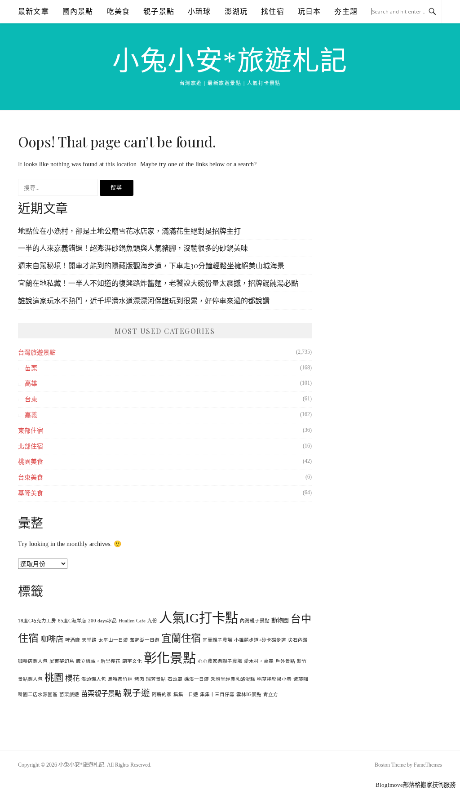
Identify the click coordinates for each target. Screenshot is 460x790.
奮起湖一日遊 (144, 640)
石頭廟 (175, 679)
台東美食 (30, 477)
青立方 (270, 694)
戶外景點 (285, 661)
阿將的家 (162, 694)
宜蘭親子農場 (217, 640)
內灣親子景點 (255, 620)
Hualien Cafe (132, 620)
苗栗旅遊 (69, 694)
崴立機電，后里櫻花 (98, 661)
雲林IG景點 (248, 694)
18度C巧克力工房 (37, 620)
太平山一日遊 (113, 640)
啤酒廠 (72, 640)
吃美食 (118, 11)
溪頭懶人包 (93, 679)
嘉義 (31, 415)
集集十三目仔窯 (217, 694)
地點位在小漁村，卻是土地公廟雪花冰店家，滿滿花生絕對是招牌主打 (129, 230)
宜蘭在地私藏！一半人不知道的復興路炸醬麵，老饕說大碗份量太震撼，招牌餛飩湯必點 (158, 283)
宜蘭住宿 (181, 638)
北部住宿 (30, 446)
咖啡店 (51, 639)
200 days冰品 (102, 620)
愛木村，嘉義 (259, 661)
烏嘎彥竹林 (120, 679)
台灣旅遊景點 (37, 352)
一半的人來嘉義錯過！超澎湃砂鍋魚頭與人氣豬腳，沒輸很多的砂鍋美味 (133, 248)
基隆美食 (30, 493)
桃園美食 (30, 461)
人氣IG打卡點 (198, 618)
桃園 (53, 677)
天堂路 (89, 640)
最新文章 (33, 11)
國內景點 (77, 11)
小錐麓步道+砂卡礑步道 (260, 640)
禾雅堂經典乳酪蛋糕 (233, 679)
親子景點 (158, 11)
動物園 (280, 620)
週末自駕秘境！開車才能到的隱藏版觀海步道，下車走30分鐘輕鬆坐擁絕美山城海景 (151, 265)
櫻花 (72, 678)
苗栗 (31, 368)
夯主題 (346, 11)
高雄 (31, 383)
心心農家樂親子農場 (220, 661)
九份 (152, 620)
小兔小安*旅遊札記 (230, 61)
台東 (31, 399)
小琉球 (199, 11)
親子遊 (136, 693)
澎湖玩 (236, 11)
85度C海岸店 (72, 620)
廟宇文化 (132, 661)
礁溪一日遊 (196, 679)
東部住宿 (30, 430)
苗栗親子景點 (101, 693)
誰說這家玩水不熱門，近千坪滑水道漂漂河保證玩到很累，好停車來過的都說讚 (144, 300)
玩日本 (309, 11)
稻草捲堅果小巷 (274, 679)
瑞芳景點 (156, 679)
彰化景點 (170, 658)
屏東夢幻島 (61, 661)
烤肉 (139, 679)
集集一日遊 (185, 694)
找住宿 (272, 11)
